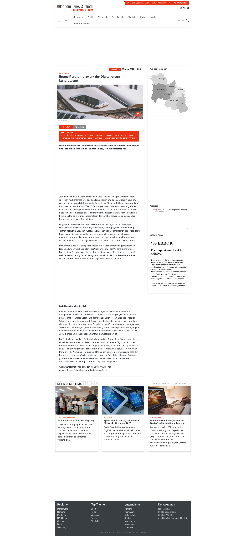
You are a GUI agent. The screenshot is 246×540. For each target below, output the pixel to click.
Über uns (129, 527)
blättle (153, 17)
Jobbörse (140, 3)
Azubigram (162, 3)
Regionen (78, 17)
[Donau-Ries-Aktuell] (75, 8)
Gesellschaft (118, 17)
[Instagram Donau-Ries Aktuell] (181, 7)
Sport (93, 508)
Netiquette (129, 524)
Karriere (128, 508)
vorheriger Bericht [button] (160, 383)
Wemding (61, 527)
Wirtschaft (103, 17)
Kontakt (128, 518)
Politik (91, 17)
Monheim (61, 514)
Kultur (143, 17)
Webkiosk (131, 3)
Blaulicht (132, 17)
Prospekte (172, 3)
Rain (59, 524)
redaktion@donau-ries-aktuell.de (173, 518)
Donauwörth (62, 508)
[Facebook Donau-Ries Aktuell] (184, 7)
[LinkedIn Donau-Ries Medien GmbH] (188, 7)
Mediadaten (182, 3)
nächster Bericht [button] (181, 383)
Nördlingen (62, 518)
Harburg (61, 511)
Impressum (130, 511)
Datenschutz (130, 514)
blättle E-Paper (156, 235)
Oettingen (61, 521)
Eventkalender (150, 3)
